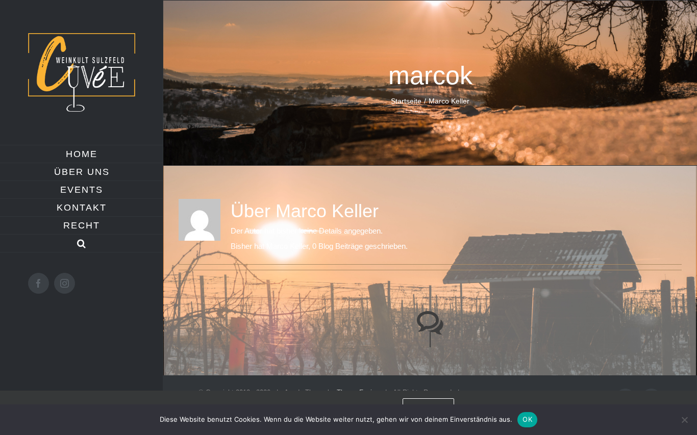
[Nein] (684, 420)
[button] (81, 243)
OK (527, 419)
